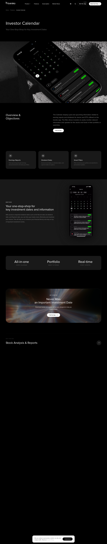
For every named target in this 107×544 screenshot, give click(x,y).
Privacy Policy (69, 290)
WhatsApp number (60, 261)
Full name (58, 269)
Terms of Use (76, 289)
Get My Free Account (69, 284)
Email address (59, 276)
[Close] (82, 252)
